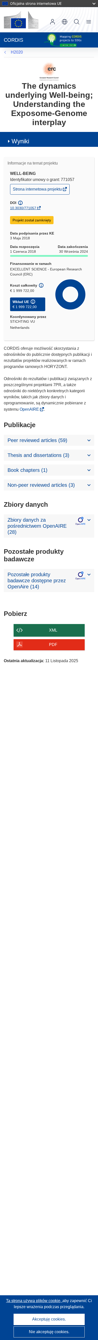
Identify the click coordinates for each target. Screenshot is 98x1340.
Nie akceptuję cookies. (49, 1332)
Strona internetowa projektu (38, 190)
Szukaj (76, 21)
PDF (53, 644)
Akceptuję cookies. (49, 1319)
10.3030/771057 (23, 208)
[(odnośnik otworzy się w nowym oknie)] (21, 19)
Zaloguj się (52, 21)
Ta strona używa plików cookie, (34, 1301)
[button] (64, 21)
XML (53, 630)
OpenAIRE (30, 409)
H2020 (17, 52)
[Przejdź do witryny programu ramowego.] (49, 71)
